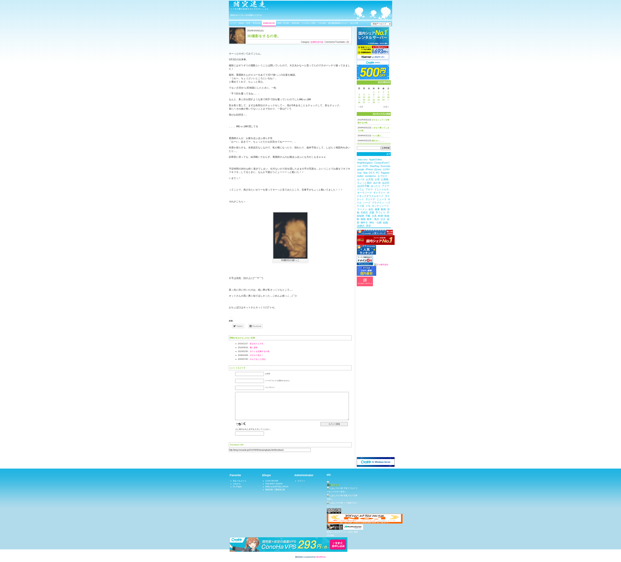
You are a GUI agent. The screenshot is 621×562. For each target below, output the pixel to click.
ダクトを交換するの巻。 (260, 351)
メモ (367, 206)
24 (383, 100)
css (359, 166)
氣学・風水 (373, 219)
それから (237, 484)
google (360, 169)
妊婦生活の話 (269, 23)
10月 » (386, 107)
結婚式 (361, 226)
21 (369, 100)
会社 (370, 209)
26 (359, 102)
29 (374, 102)
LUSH (386, 169)
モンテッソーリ (380, 206)
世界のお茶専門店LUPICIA (276, 487)
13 (364, 97)
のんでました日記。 (258, 359)
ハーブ (366, 202)
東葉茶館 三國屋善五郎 (275, 489)
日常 (248, 23)
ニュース (381, 199)
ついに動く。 (377, 135)
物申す (364, 222)
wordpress (370, 176)
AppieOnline (375, 159)
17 (383, 97)
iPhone (369, 169)
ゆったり (376, 186)
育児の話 (257, 23)
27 (364, 102)
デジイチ (370, 199)
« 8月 (360, 107)
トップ (233, 23)
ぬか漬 (377, 183)
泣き (383, 219)
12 (359, 97)
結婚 (385, 222)
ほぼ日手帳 (363, 186)
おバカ (361, 179)
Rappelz (385, 172)
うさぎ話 (322, 23)
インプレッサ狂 (308, 23)
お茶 (377, 179)
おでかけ (382, 176)
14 (369, 97)
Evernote (385, 166)
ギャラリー (379, 192)
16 (378, 97)
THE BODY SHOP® (274, 484)
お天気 (369, 179)
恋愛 (371, 212)
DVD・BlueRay (371, 166)
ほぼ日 (385, 183)
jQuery (377, 169)
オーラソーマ (364, 192)
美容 (368, 226)
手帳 (367, 216)
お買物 (384, 179)
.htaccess (362, 159)
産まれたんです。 (257, 344)
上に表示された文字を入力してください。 (253, 429)
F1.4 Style (237, 487)
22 (374, 100)
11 (388, 95)
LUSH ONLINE (271, 481)
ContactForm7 (381, 162)
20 (364, 100)
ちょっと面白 (364, 183)
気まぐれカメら (239, 481)
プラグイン (378, 202)
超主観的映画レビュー (338, 23)
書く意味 (254, 347)
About (241, 23)
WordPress (321, 557)
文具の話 (295, 23)
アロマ (369, 189)
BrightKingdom (365, 162)
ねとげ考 (354, 23)
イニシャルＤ (381, 189)
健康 (377, 209)
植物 (363, 219)
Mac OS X (369, 172)
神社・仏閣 (375, 222)
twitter (360, 176)
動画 (383, 209)
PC (377, 172)
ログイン (301, 481)
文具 (374, 216)
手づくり (380, 212)
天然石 (364, 212)
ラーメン (362, 209)
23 (378, 100)
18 (388, 97)
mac (359, 172)
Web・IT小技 (283, 23)
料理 (380, 216)
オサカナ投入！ (256, 355)
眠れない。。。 (378, 140)
